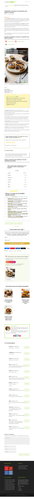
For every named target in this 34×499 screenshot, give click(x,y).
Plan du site (20, 490)
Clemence (10, 370)
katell (10, 376)
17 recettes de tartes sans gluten (9, 485)
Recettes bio (11, 5)
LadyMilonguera (11, 352)
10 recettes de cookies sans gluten (10, 481)
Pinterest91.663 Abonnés (6, 468)
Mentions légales (25, 495)
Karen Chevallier (14, 326)
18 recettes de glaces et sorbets (9, 489)
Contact (20, 487)
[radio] (7, 142)
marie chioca (11, 407)
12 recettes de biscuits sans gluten (10, 486)
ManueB (10, 382)
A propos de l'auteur (21, 486)
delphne (10, 426)
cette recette (25, 110)
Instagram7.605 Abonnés (10, 472)
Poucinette (10, 346)
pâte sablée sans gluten (11, 96)
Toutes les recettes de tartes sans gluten (14, 223)
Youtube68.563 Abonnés (10, 468)
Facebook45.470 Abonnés (6, 472)
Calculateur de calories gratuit (23, 468)
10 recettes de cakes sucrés (9, 482)
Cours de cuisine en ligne (22, 467)
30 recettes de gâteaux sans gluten (10, 479)
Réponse (27, 347)
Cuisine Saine (7, 5)
